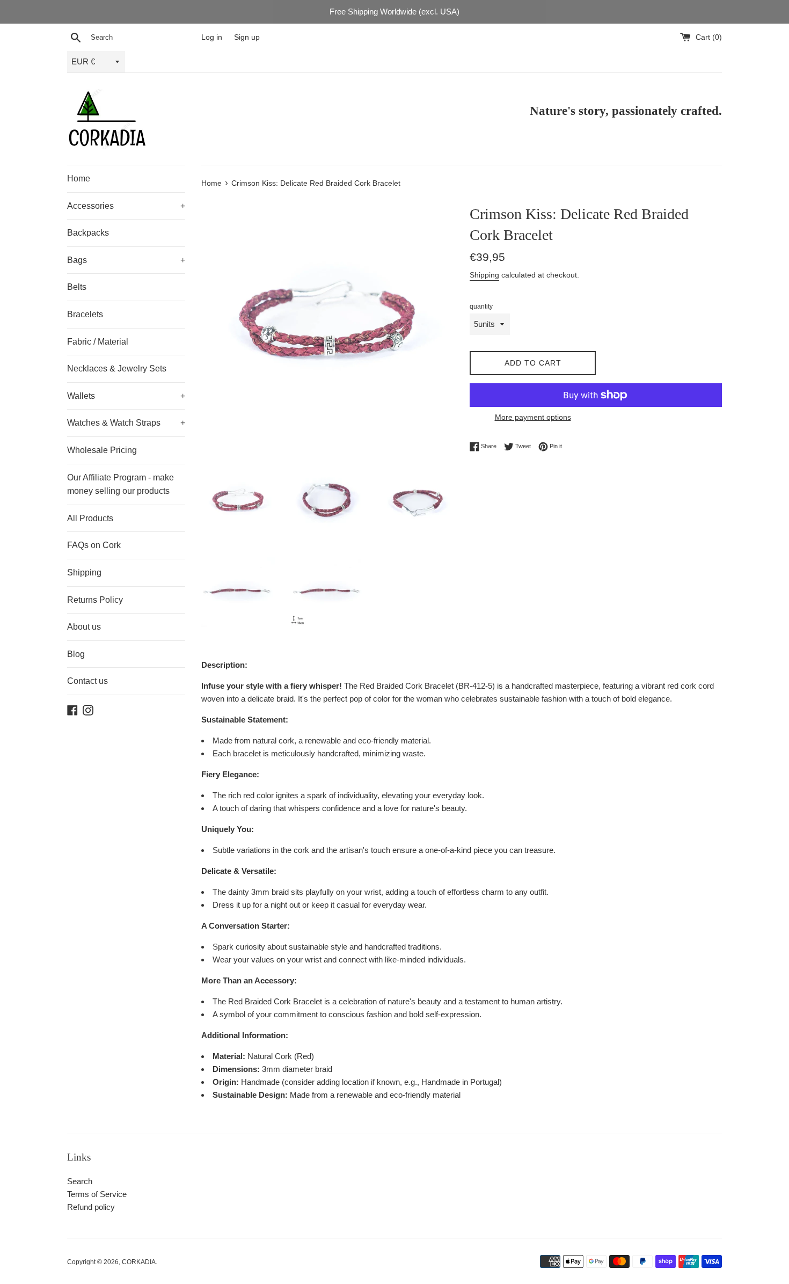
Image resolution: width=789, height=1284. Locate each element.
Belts (76, 286)
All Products (90, 518)
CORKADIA (139, 1262)
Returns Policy (95, 599)
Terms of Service (97, 1194)
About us (84, 626)
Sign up (247, 37)
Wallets (126, 395)
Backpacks (88, 232)
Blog (76, 654)
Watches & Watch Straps (126, 422)
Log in (211, 37)
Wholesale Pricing (102, 450)
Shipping (84, 572)
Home (78, 178)
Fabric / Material (97, 341)
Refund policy (91, 1207)
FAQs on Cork (94, 545)
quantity (481, 306)
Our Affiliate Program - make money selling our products (120, 484)
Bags (126, 260)
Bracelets (85, 314)
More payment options (533, 417)
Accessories (126, 205)
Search (79, 1181)
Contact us (87, 680)
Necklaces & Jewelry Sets (116, 368)
